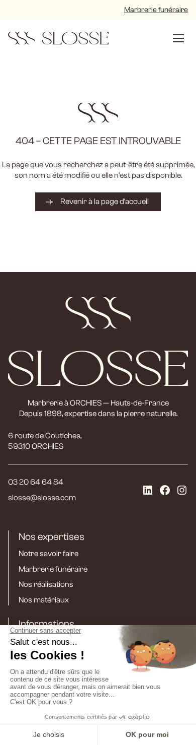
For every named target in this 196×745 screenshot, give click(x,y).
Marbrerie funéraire (156, 10)
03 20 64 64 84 (35, 482)
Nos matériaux (44, 599)
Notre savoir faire (48, 553)
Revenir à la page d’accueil (104, 201)
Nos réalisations (46, 584)
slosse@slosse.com (42, 497)
